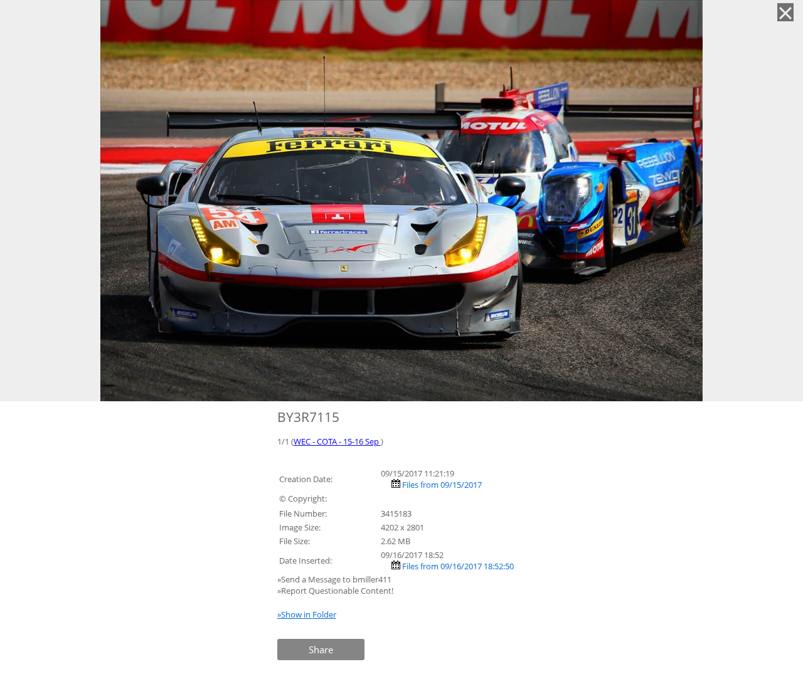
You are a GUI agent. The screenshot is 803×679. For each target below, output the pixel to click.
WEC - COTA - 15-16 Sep (337, 441)
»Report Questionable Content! (335, 590)
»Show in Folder (306, 614)
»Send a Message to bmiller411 (335, 579)
